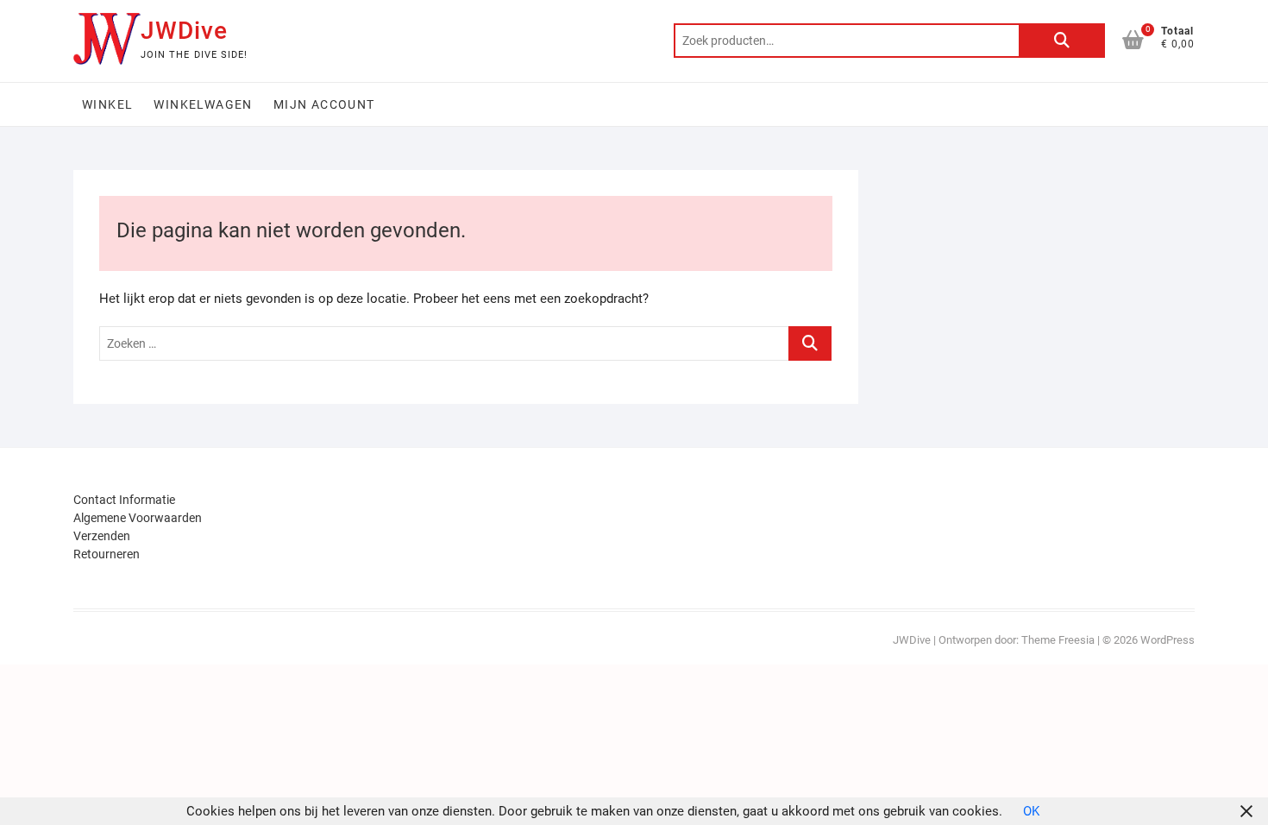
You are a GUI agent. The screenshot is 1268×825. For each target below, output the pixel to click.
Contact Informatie (124, 500)
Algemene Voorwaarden (137, 518)
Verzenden (101, 536)
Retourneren (106, 554)
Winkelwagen (203, 104)
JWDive (184, 30)
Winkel (107, 104)
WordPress (1167, 639)
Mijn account (324, 104)
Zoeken (1062, 40)
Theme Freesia (1058, 639)
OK (1031, 811)
